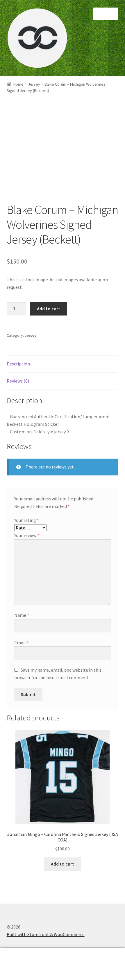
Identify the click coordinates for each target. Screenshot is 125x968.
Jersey (34, 84)
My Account (21, 958)
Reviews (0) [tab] (18, 381)
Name (21, 615)
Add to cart (48, 308)
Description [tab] (18, 364)
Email (21, 643)
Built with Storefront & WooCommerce (46, 934)
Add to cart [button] (62, 864)
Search (62, 958)
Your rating (26, 520)
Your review (26, 535)
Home (18, 84)
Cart (96, 953)
